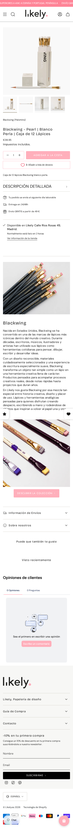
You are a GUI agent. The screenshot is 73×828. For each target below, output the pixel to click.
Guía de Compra (14, 711)
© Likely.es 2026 (11, 807)
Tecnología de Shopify (35, 807)
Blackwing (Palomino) (14, 119)
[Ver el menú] (5, 14)
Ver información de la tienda (22, 238)
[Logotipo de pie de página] (17, 682)
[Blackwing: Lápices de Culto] (36, 453)
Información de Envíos (25, 513)
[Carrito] (68, 14)
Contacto (9, 723)
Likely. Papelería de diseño (22, 699)
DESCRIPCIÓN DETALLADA (27, 186)
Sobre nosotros (20, 525)
